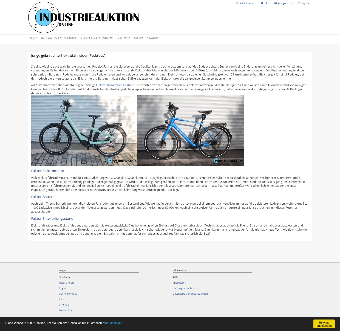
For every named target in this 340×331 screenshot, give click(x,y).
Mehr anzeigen (112, 322)
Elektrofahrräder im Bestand (115, 85)
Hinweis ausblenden (324, 324)
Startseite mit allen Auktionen (58, 37)
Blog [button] (32, 37)
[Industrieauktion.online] (84, 17)
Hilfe (62, 299)
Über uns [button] (123, 37)
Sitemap (64, 304)
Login (62, 288)
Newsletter (153, 37)
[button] (246, 3)
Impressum (179, 282)
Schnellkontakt (68, 293)
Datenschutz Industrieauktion (190, 293)
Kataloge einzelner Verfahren (97, 37)
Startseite (65, 277)
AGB (175, 277)
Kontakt (138, 37)
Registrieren (66, 282)
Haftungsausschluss (185, 288)
